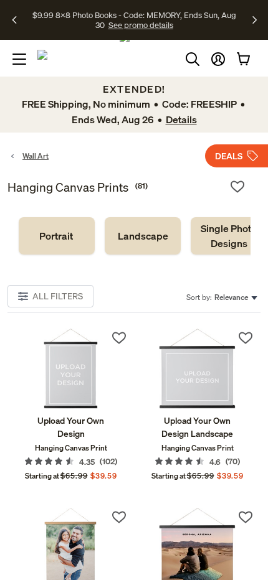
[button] (218, 59)
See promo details (140, 24)
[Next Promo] (254, 20)
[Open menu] (19, 59)
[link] (57, 236)
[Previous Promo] (18, 20)
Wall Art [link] (35, 156)
